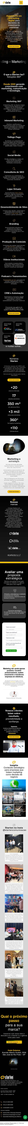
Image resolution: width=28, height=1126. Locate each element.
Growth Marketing (14, 786)
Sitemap (16, 1124)
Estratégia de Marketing (8, 796)
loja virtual (15, 213)
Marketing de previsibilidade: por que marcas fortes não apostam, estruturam (19, 812)
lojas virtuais (19, 192)
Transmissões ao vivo (9, 280)
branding (12, 681)
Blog (5, 807)
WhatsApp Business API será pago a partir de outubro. (12, 789)
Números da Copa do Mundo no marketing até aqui (8, 813)
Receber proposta (13, 1042)
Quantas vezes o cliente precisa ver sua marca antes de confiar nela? (8, 800)
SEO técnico (11, 246)
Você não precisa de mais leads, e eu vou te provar (20, 801)
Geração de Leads (7, 786)
